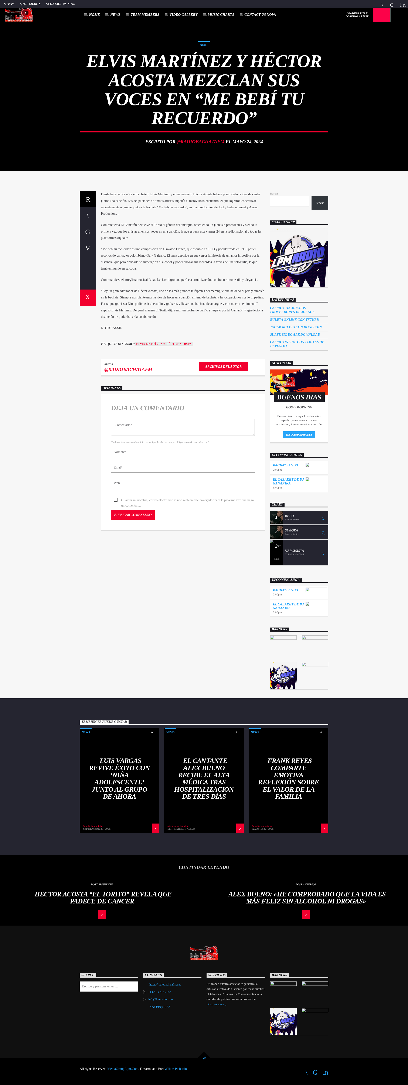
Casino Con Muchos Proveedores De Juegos (292, 310)
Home (94, 15)
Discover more (216, 1004)
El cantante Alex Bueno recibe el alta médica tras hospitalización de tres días (204, 778)
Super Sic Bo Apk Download (295, 334)
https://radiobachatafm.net (165, 984)
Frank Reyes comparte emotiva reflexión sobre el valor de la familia (288, 778)
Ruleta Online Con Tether (294, 319)
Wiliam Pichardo (175, 1069)
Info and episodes (299, 434)
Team (10, 4)
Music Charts (221, 15)
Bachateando (285, 465)
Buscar (274, 193)
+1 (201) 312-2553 (159, 992)
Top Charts (31, 4)
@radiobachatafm (200, 141)
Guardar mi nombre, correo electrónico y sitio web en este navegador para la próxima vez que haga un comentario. (187, 500)
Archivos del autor (223, 366)
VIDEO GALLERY (183, 15)
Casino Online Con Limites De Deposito (297, 344)
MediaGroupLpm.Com (122, 1069)
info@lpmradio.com (160, 999)
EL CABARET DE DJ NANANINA (288, 481)
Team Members (145, 15)
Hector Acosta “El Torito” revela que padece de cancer (103, 897)
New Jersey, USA (159, 1006)
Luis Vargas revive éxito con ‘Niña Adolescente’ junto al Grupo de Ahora (119, 778)
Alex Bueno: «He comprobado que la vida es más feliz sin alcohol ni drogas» (307, 897)
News (115, 15)
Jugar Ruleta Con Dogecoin (296, 327)
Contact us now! (61, 4)
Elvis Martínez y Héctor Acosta (164, 344)
